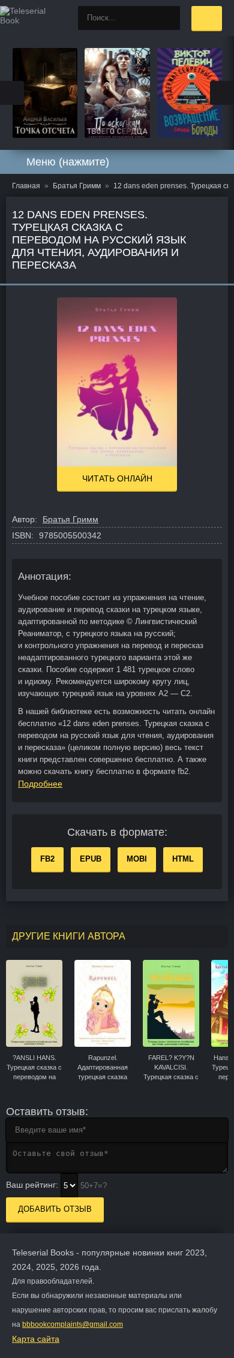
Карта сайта (35, 1339)
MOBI (137, 858)
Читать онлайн (117, 478)
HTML (183, 858)
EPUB (90, 858)
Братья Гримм (70, 519)
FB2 (47, 858)
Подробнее (40, 783)
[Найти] (168, 18)
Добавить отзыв (55, 1209)
